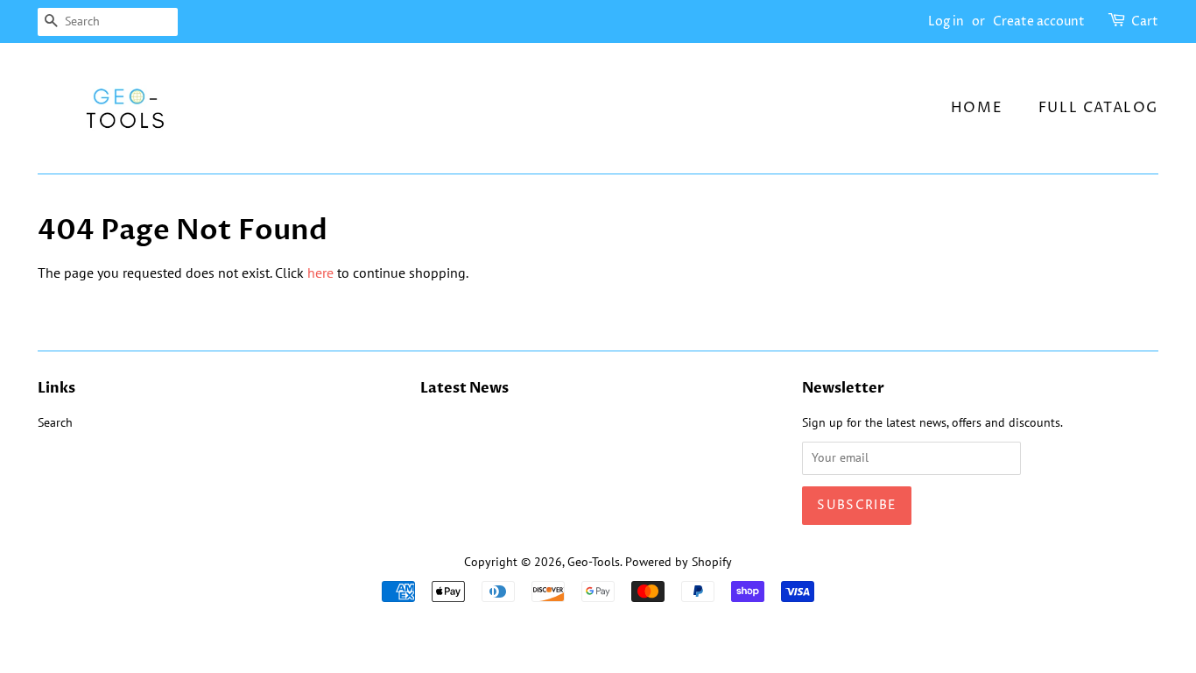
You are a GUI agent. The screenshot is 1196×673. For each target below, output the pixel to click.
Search (55, 422)
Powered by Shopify (678, 562)
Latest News (464, 388)
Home (977, 107)
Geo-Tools (593, 562)
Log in (946, 21)
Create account (1039, 21)
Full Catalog (1098, 107)
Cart (1144, 21)
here (320, 272)
